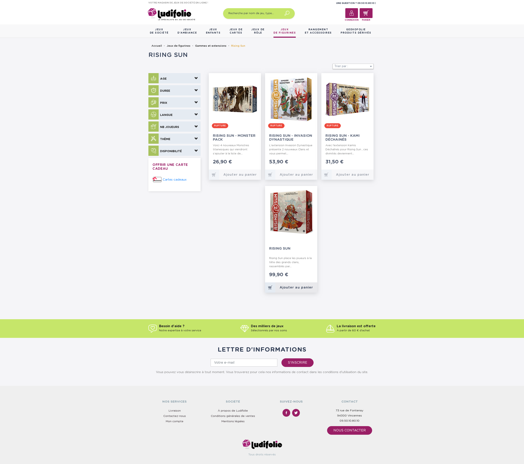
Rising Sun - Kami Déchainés (342, 137)
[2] (246, 162)
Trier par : (353, 66)
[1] (243, 162)
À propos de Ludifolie (233, 410)
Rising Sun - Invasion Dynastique (290, 137)
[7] (306, 275)
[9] (310, 275)
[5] (256, 162)
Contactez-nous (174, 416)
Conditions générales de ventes (233, 416)
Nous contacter (349, 430)
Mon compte (174, 421)
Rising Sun (279, 248)
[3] (249, 162)
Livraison (174, 410)
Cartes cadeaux (175, 179)
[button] (174, 78)
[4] (252, 162)
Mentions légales (233, 421)
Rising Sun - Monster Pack (234, 137)
